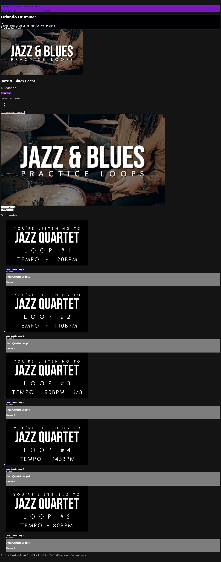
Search (19, 26)
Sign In (19, 28)
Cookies (53, 555)
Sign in (52, 26)
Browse (4, 26)
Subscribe (6, 93)
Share (13, 93)
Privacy (46, 555)
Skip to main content (9, 2)
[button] (2, 23)
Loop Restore (20, 555)
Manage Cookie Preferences (68, 555)
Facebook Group (8, 555)
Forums (12, 26)
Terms (40, 555)
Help (35, 555)
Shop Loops (28, 26)
